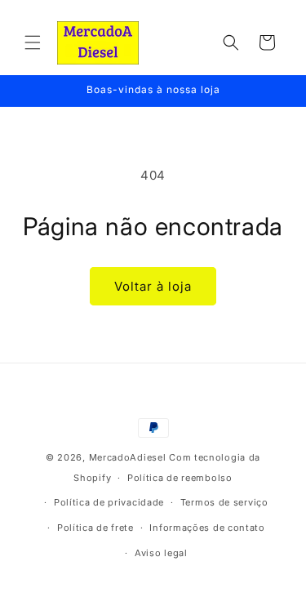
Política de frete (95, 527)
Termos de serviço (224, 502)
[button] (33, 42)
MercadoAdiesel (127, 457)
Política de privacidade (109, 502)
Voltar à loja (153, 286)
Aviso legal (161, 553)
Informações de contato (206, 527)
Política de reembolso (180, 477)
